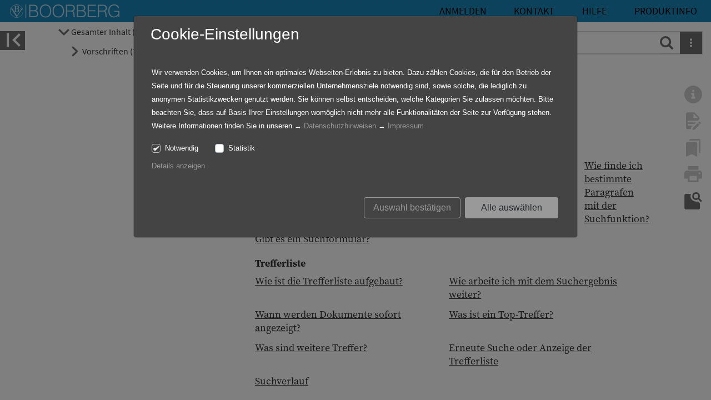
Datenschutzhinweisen (340, 126)
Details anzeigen (178, 166)
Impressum (406, 126)
